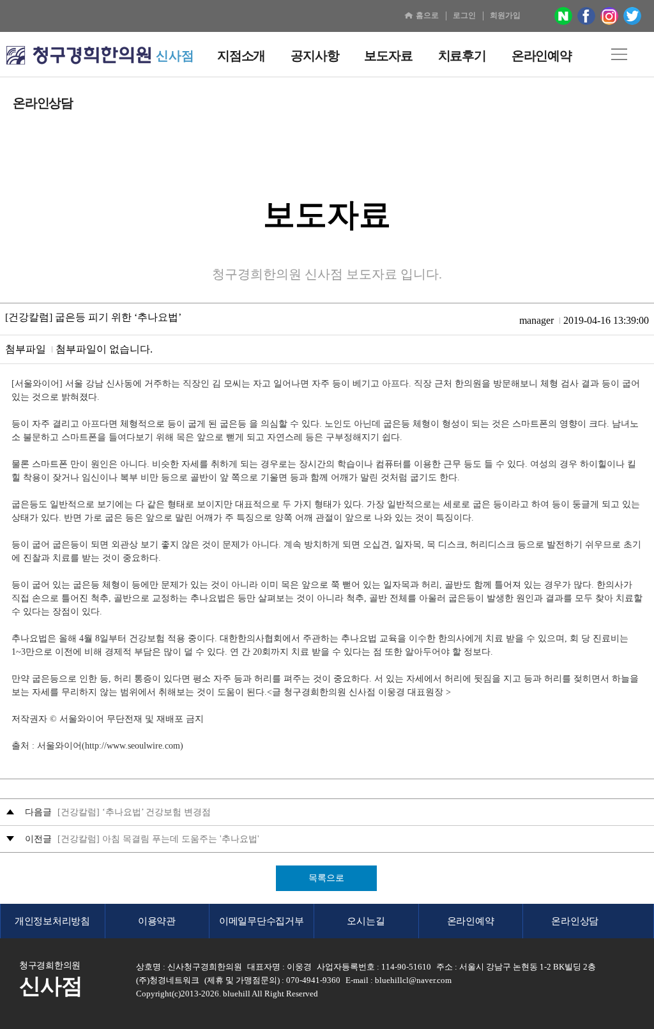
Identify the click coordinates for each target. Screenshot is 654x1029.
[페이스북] (586, 16)
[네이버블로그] (563, 16)
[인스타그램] (609, 16)
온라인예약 (470, 921)
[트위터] (632, 16)
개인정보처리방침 (52, 921)
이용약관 (157, 921)
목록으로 (326, 878)
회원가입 (505, 15)
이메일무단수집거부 (261, 921)
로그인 (464, 15)
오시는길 (365, 921)
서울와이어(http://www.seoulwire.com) (110, 746)
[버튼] (618, 54)
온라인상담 (574, 921)
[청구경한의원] (78, 55)
